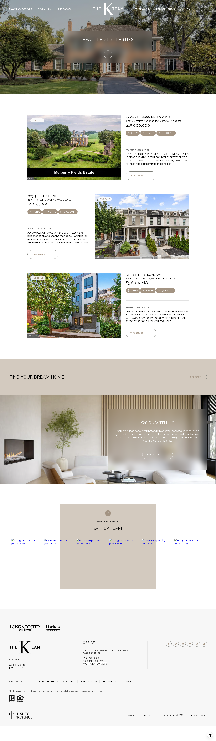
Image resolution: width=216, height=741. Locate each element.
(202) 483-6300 (91, 658)
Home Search (195, 377)
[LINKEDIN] (183, 644)
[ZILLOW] (204, 644)
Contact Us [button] (130, 681)
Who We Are (142, 9)
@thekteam (108, 528)
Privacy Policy (199, 715)
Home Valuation (88, 681)
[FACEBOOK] (169, 644)
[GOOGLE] (197, 644)
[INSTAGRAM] (176, 644)
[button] (157, 455)
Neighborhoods (165, 9)
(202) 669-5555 (17, 664)
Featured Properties (47, 681)
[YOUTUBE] (190, 644)
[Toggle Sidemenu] (204, 9)
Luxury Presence (148, 715)
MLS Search (65, 8)
